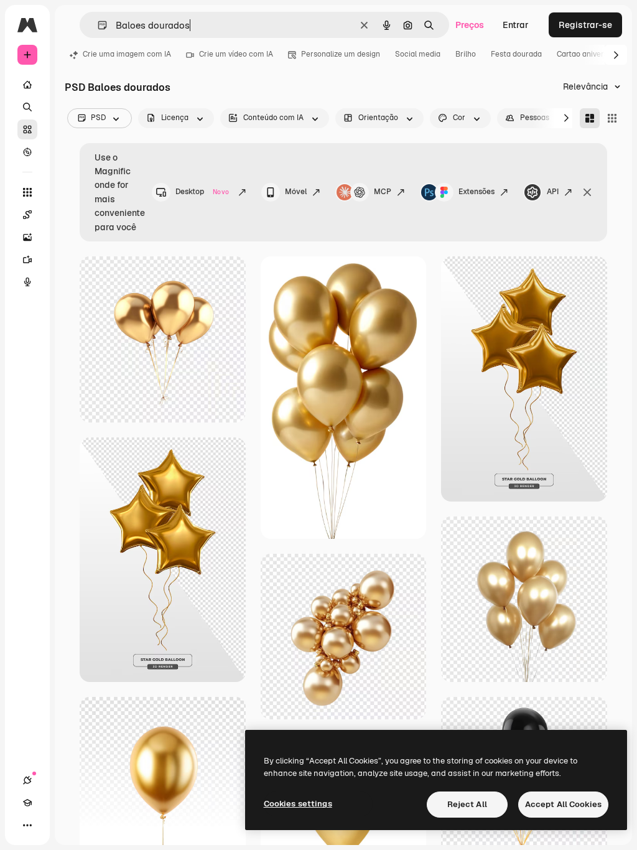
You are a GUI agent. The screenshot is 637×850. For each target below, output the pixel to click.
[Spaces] (27, 215)
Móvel (296, 192)
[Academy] (27, 803)
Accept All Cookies (563, 804)
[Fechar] (587, 192)
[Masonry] (590, 118)
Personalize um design (340, 54)
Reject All (467, 804)
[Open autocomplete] (97, 25)
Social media (417, 54)
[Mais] (27, 825)
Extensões (476, 192)
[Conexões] (27, 780)
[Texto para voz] (27, 282)
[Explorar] (27, 152)
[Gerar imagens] (27, 237)
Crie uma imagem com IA (127, 54)
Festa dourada (516, 54)
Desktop (202, 192)
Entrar (516, 24)
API (553, 192)
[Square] (612, 118)
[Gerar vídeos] (27, 259)
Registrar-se (585, 24)
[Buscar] (27, 107)
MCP (382, 192)
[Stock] (27, 129)
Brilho (465, 54)
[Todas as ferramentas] (27, 192)
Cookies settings (298, 803)
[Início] (27, 85)
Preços (469, 24)
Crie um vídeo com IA (236, 54)
